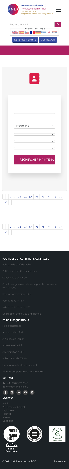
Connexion (48, 39)
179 (60, 196)
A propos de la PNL (13, 332)
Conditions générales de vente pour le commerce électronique (29, 286)
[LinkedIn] (19, 392)
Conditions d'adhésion (14, 277)
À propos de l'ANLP (13, 338)
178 (54, 196)
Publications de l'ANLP (14, 358)
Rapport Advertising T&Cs (16, 294)
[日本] (49, 32)
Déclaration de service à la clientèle (21, 313)
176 (42, 196)
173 (25, 196)
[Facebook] (5, 392)
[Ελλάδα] (43, 32)
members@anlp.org (17, 386)
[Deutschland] (38, 32)
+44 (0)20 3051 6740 (16, 383)
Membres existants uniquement (19, 365)
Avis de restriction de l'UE (16, 307)
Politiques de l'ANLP (13, 300)
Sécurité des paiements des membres (23, 371)
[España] (21, 32)
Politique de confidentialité (16, 264)
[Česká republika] (27, 32)
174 (30, 196)
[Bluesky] (32, 392)
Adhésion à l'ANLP (12, 345)
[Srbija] (54, 32)
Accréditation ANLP (13, 351)
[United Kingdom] (15, 32)
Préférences (60, 461)
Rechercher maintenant (37, 159)
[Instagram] (12, 392)
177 (48, 196)
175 (36, 196)
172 (19, 196)
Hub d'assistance (11, 325)
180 (6, 202)
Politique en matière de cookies (19, 271)
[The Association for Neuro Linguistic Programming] (30, 9)
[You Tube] (25, 392)
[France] (32, 32)
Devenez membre (25, 39)
